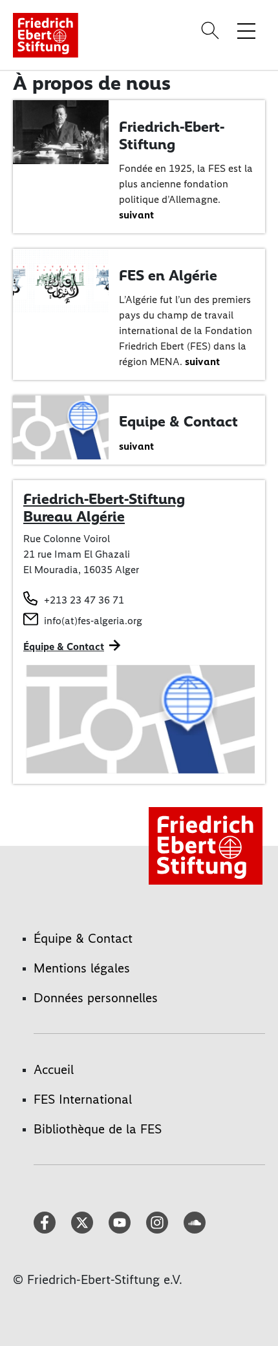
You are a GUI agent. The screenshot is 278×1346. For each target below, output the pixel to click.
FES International (83, 1099)
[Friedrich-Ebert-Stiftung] (61, 131)
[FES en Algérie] (61, 280)
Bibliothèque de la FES (98, 1129)
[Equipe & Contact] (61, 426)
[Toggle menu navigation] (246, 30)
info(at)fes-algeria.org (93, 621)
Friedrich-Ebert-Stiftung (171, 136)
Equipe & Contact (178, 421)
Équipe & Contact (63, 646)
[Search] (212, 30)
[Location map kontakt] (139, 719)
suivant (136, 215)
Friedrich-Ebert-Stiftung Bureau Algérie (104, 508)
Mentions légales (82, 968)
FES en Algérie (168, 275)
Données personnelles (96, 997)
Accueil (54, 1069)
